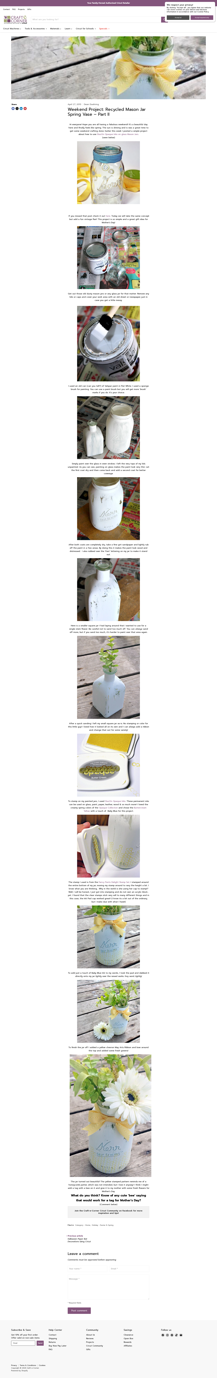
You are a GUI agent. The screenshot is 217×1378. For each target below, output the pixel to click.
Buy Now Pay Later (57, 1345)
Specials (103, 28)
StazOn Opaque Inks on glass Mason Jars (117, 134)
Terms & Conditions (28, 1365)
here (108, 216)
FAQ (14, 9)
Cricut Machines (11, 28)
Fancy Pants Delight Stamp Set (114, 882)
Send (40, 1343)
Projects (21, 9)
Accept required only (202, 17)
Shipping (53, 1338)
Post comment (79, 1310)
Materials (55, 28)
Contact (6, 9)
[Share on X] (17, 108)
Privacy (14, 1365)
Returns (52, 1342)
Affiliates (128, 1345)
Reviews (90, 1338)
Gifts (29, 9)
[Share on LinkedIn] (21, 108)
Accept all (178, 17)
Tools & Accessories (35, 28)
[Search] (164, 20)
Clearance (128, 1334)
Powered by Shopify (19, 1370)
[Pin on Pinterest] (25, 108)
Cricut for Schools (85, 28)
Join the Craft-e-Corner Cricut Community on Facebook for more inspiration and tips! (108, 1212)
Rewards (127, 1342)
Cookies (42, 1365)
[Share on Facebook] (13, 108)
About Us (90, 1334)
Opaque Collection (108, 807)
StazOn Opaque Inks (115, 801)
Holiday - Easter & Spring (102, 1225)
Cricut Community (94, 1345)
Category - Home (82, 1225)
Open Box (128, 1338)
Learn (68, 28)
